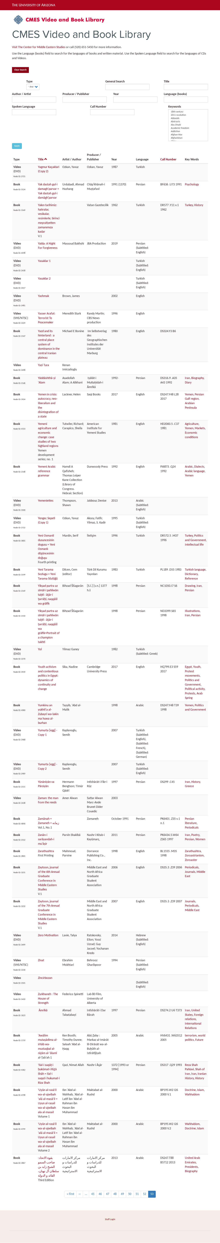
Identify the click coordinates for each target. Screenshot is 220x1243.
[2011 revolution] (188, 115)
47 (108, 1194)
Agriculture (192, 424)
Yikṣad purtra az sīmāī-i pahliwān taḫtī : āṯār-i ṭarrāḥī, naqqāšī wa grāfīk (48, 594)
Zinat (41, 960)
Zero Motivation (48, 935)
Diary (188, 382)
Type (29, 81)
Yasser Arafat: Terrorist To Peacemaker (46, 318)
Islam (200, 1090)
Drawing (190, 586)
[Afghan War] (188, 135)
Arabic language (195, 471)
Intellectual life (194, 544)
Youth (196, 667)
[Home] (61, 21)
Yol (40, 649)
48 (116, 1194)
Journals (190, 872)
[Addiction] (188, 131)
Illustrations (192, 611)
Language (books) (175, 94)
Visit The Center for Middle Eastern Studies (38, 47)
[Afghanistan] (188, 138)
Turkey (189, 205)
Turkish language (195, 569)
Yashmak (43, 296)
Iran (187, 378)
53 (153, 1195)
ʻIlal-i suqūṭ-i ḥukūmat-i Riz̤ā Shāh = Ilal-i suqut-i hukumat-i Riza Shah (49, 1074)
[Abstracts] (188, 121)
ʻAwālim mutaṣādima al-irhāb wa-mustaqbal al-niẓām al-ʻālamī (47, 1044)
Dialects (199, 466)
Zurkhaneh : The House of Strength (48, 999)
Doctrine (190, 1090)
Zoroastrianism (194, 855)
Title (166, 81)
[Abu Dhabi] (188, 125)
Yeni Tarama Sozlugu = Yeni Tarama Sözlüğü (48, 574)
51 (138, 1194)
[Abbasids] (188, 118)
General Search (115, 81)
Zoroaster (191, 860)
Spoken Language (23, 106)
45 (94, 1194)
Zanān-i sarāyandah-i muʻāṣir (46, 839)
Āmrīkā (42, 1010)
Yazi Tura (43, 365)
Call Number (98, 106)
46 (101, 1194)
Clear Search (20, 70)
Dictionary (191, 574)
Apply (17, 146)
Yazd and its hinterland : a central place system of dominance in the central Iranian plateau (49, 345)
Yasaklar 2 (44, 278)
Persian (189, 590)
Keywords (174, 106)
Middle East (192, 910)
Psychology (192, 184)
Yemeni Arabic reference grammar (47, 471)
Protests (190, 693)
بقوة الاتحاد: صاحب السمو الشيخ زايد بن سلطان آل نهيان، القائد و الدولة (48, 1166)
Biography (197, 378)
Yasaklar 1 (44, 261)
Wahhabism (192, 1094)
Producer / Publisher (76, 94)
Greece (189, 786)
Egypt (188, 667)
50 (131, 1194)
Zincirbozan (45, 978)
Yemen (189, 394)
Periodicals (192, 827)
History (198, 205)
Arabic (189, 466)
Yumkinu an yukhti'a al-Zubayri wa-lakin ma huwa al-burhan (48, 714)
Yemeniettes (45, 500)
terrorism (191, 1035)
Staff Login (110, 1219)
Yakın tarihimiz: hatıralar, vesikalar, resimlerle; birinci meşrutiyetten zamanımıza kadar (48, 218)
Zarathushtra (46, 851)
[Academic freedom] (188, 128)
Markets (200, 428)
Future (199, 1040)
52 (145, 1194)
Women (200, 839)
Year (116, 94)
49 (123, 1194)
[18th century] (188, 112)
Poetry (195, 835)
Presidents (191, 1167)
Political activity (195, 689)
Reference (191, 578)
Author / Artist (21, 94)
